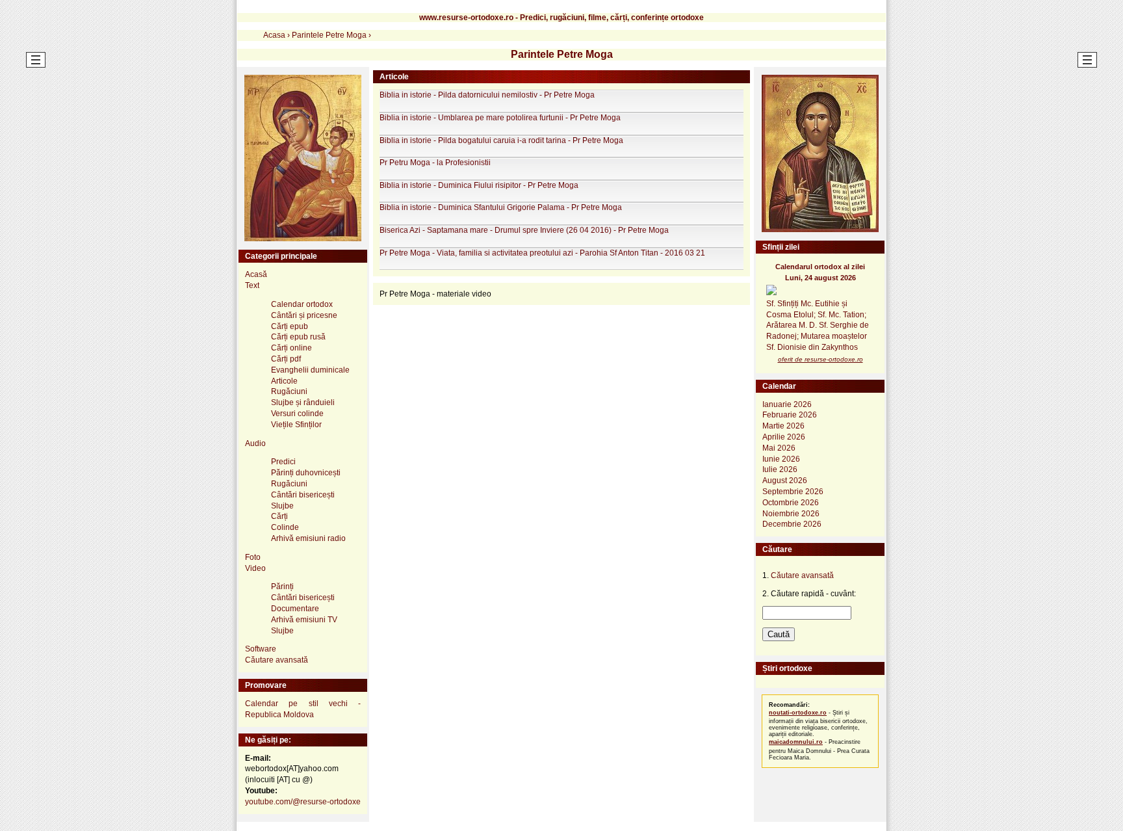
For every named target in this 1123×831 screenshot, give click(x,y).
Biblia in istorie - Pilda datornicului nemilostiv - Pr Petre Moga (487, 94)
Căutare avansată (276, 660)
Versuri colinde (297, 413)
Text (252, 285)
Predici (283, 461)
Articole (284, 381)
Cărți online (291, 347)
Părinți (282, 586)
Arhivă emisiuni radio (308, 538)
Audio (255, 443)
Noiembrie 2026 (791, 513)
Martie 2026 (783, 425)
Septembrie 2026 (792, 491)
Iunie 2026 (781, 459)
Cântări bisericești (303, 494)
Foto (253, 557)
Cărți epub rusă (298, 336)
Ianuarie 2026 (787, 404)
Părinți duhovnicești (306, 472)
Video (255, 568)
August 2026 (784, 480)
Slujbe (282, 505)
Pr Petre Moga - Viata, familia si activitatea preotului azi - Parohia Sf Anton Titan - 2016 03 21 (542, 252)
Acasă (256, 274)
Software (260, 648)
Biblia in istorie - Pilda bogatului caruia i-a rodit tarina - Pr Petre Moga (501, 140)
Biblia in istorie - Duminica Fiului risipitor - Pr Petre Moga (479, 185)
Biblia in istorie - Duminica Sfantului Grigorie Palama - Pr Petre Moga (501, 207)
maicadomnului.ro (796, 742)
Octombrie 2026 (790, 502)
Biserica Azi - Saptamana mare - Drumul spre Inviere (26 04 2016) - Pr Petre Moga (524, 230)
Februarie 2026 (789, 414)
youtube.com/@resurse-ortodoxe (303, 801)
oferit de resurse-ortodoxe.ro (820, 359)
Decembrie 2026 (791, 524)
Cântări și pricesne (304, 315)
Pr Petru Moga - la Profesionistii (435, 162)
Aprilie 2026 (783, 437)
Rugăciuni (289, 391)
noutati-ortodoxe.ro (798, 712)
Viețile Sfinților (296, 424)
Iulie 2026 (779, 469)
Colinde (285, 527)
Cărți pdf (286, 358)
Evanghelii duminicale (310, 370)
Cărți (279, 516)
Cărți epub (289, 326)
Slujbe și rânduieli (303, 402)
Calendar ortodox (302, 304)
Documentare (295, 608)
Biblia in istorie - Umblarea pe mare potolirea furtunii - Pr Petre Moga (500, 117)
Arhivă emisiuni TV (304, 619)
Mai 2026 (778, 448)
